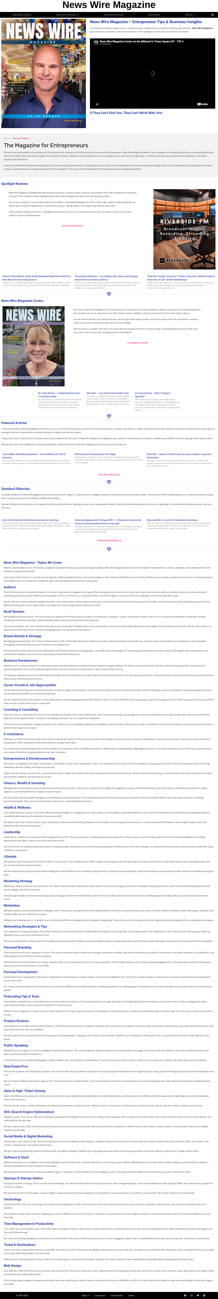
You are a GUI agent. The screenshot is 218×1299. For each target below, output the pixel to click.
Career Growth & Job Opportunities (30, 685)
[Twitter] (198, 1295)
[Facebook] (185, 1295)
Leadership (12, 832)
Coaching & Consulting (21, 709)
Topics (188, 15)
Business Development (21, 660)
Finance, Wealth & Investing (24, 783)
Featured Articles (114, 15)
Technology (12, 1199)
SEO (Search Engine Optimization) (29, 1112)
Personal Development (20, 972)
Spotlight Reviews (66, 15)
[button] (212, 15)
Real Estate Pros (16, 1066)
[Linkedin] (204, 1295)
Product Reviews (16, 1021)
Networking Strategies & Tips (25, 926)
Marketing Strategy (18, 881)
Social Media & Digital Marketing (28, 1136)
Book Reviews (14, 611)
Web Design (12, 1266)
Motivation (12, 905)
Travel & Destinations (19, 1245)
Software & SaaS (16, 1157)
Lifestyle (10, 856)
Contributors (100, 1295)
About (84, 1295)
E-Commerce (13, 734)
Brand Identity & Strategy (22, 636)
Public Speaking (16, 1045)
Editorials (154, 15)
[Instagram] (191, 1295)
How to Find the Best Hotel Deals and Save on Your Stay (31, 520)
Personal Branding (17, 947)
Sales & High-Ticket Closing (24, 1091)
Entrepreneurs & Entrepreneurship (29, 758)
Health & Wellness (17, 807)
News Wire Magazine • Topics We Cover (33, 562)
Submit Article (117, 1295)
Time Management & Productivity (28, 1224)
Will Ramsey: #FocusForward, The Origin (95, 454)
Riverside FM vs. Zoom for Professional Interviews (172, 520)
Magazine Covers (22, 15)
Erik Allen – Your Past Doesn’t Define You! (108, 393)
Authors (10, 587)
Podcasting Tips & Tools (21, 996)
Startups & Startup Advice (23, 1178)
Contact (131, 1295)
